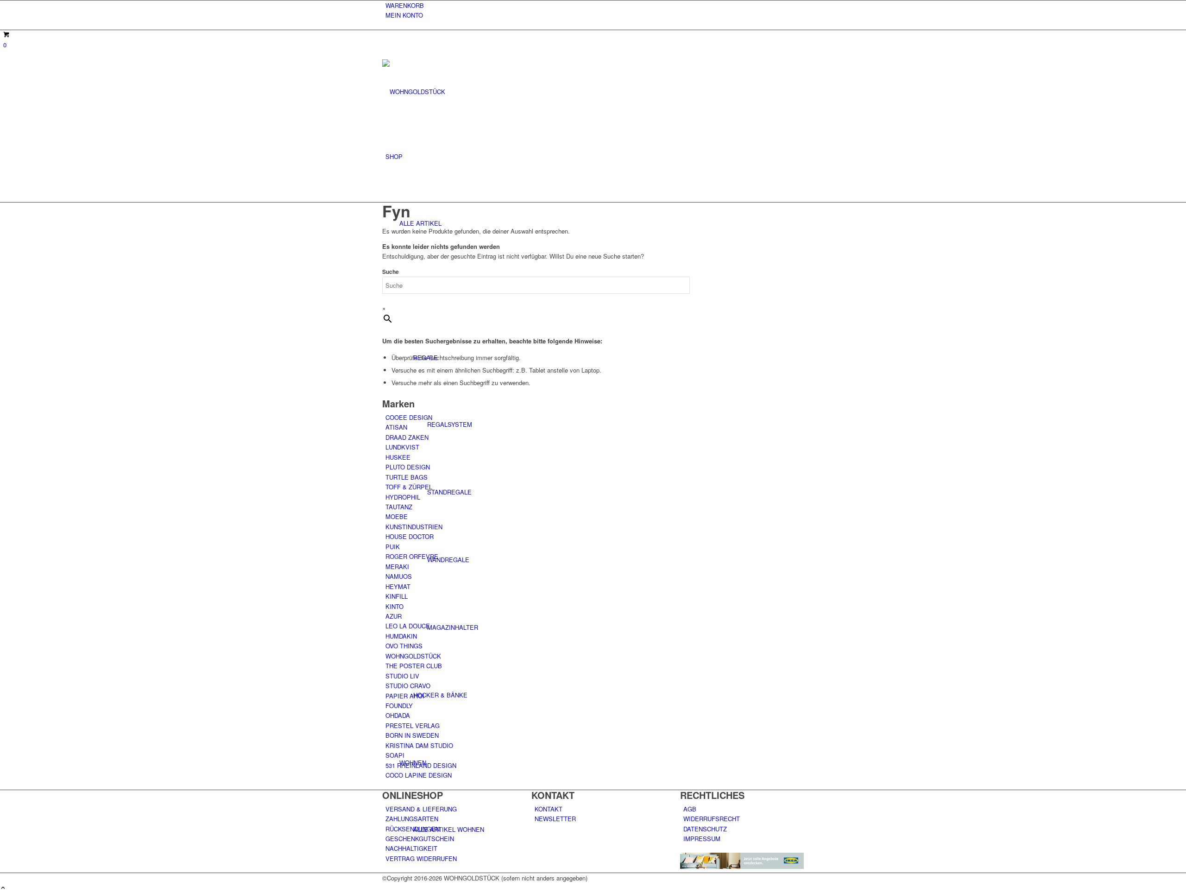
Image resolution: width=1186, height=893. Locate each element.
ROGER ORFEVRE (411, 556)
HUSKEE (397, 457)
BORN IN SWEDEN (412, 735)
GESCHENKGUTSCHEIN (419, 838)
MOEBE (396, 516)
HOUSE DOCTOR (409, 536)
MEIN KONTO (404, 15)
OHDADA (397, 715)
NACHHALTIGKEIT (411, 848)
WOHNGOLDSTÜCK (413, 656)
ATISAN (396, 427)
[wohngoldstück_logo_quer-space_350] (451, 91)
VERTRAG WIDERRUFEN (421, 858)
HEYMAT (397, 586)
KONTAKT (548, 808)
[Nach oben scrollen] (3, 888)
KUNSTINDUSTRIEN (413, 526)
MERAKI (397, 566)
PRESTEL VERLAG (412, 725)
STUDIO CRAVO (407, 685)
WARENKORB (404, 5)
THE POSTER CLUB (413, 665)
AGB (689, 808)
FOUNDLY (399, 705)
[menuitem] (594, 5)
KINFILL (396, 596)
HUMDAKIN (401, 636)
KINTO (394, 606)
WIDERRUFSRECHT (711, 818)
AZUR (393, 616)
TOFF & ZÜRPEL (408, 486)
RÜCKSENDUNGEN (412, 828)
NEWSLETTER (555, 818)
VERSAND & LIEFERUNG (421, 808)
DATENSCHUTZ (705, 828)
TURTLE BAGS (406, 477)
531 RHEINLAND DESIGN (420, 765)
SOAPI (394, 755)
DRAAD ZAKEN (407, 437)
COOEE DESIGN (408, 417)
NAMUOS (398, 576)
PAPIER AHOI (404, 695)
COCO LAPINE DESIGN (418, 775)
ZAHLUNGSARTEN (411, 818)
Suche (390, 272)
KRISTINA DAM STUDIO (419, 745)
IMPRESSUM (701, 838)
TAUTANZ (398, 506)
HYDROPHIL (402, 497)
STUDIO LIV (402, 675)
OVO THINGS (404, 645)
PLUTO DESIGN (407, 466)
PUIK (392, 546)
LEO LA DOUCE (407, 625)
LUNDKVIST (402, 447)
